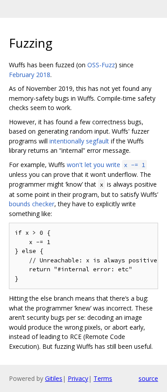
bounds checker (31, 204)
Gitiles (53, 378)
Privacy (78, 378)
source (148, 378)
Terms (103, 378)
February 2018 (29, 74)
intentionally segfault (79, 141)
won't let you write (106, 164)
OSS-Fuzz (101, 65)
